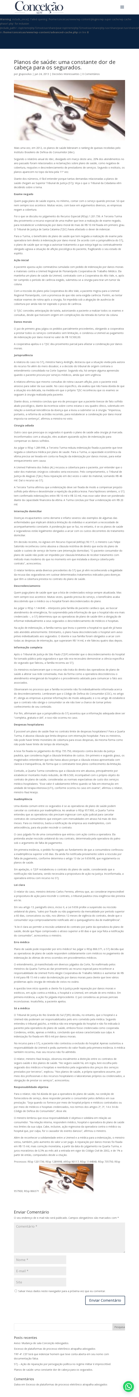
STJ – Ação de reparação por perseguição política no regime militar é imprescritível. (62, 1364)
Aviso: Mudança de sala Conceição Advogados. (41, 1343)
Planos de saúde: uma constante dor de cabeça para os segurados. (53, 1369)
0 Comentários (91, 74)
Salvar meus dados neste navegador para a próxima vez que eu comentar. (62, 1291)
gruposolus (25, 74)
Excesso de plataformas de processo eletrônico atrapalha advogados (54, 1348)
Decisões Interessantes (65, 74)
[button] (128, 1386)
